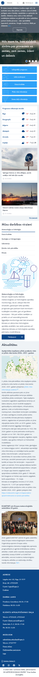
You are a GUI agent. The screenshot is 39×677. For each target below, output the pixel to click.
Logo (4, 654)
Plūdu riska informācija (19, 92)
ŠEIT (17, 563)
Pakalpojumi (12, 337)
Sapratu (20, 30)
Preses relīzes (7, 647)
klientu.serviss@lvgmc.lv (16, 621)
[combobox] (13, 3)
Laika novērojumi (19, 77)
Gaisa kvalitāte (20, 84)
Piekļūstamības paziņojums (12, 650)
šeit (9, 26)
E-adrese (6, 590)
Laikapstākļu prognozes (19, 70)
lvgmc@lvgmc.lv (13, 587)
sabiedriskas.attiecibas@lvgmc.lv (13, 640)
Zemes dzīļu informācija (19, 99)
